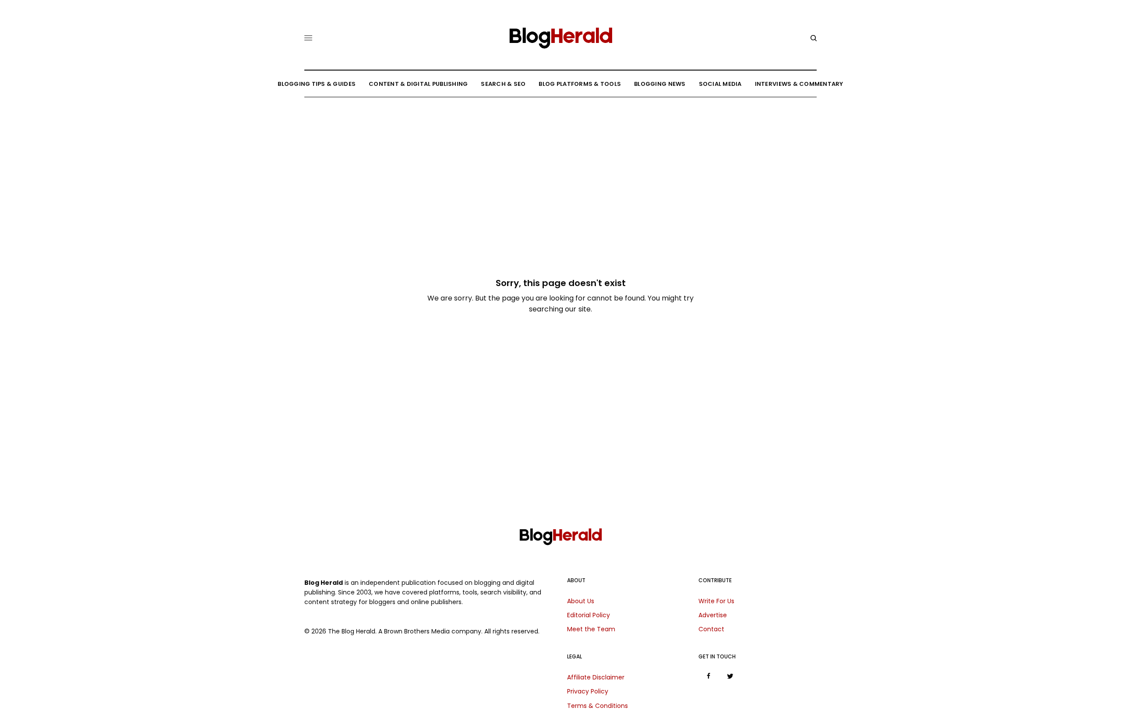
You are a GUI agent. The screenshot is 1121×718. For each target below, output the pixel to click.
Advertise (712, 615)
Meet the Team (591, 629)
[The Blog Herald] (560, 35)
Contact (711, 629)
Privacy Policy (587, 691)
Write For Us (716, 601)
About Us (580, 601)
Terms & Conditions (597, 705)
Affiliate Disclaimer (595, 677)
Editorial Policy (588, 615)
